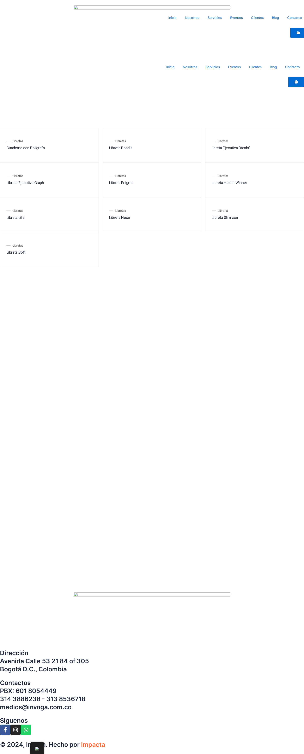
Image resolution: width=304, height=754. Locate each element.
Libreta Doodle (121, 148)
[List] (7, 122)
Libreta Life (15, 217)
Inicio (170, 67)
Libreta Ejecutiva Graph (25, 182)
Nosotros (190, 67)
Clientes (255, 67)
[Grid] (1, 122)
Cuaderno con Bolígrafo (25, 148)
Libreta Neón (119, 217)
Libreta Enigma (121, 182)
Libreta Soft (15, 252)
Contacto (292, 67)
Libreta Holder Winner (229, 182)
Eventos (234, 67)
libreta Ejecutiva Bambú (231, 148)
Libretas (18, 141)
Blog (273, 67)
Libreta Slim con (225, 217)
